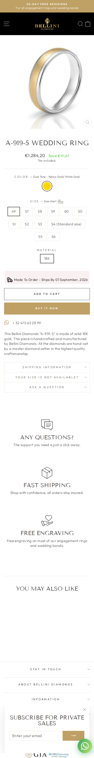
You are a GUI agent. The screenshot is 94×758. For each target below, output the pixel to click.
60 (66, 211)
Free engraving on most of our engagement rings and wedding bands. (47, 543)
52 (27, 224)
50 (80, 211)
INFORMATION (46, 699)
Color (46, 176)
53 (40, 224)
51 (14, 224)
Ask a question (46, 387)
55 (40, 236)
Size (43, 201)
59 (53, 211)
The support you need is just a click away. (47, 444)
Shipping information (47, 367)
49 (14, 211)
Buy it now (47, 308)
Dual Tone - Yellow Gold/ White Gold (47, 186)
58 (40, 211)
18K (47, 258)
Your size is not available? (47, 377)
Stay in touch (45, 669)
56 (54, 236)
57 (27, 211)
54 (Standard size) (66, 224)
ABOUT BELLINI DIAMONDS (45, 684)
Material (47, 250)
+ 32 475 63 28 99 (27, 323)
